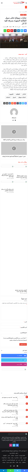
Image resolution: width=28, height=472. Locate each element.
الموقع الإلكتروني (23, 332)
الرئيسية (24, 11)
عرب (19, 460)
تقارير (9, 455)
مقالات (17, 462)
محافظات (24, 462)
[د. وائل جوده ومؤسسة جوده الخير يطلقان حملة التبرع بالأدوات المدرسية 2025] (23, 412)
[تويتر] (21, 30)
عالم (22, 460)
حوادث (20, 11)
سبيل (14, 97)
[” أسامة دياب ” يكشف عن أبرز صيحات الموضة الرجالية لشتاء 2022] (7, 169)
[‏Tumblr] (15, 30)
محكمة (8, 97)
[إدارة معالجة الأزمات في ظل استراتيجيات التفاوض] (7, 184)
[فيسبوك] (25, 30)
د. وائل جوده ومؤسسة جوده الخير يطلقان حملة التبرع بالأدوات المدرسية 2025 (10, 412)
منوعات (3, 462)
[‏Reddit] (8, 30)
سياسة (9, 457)
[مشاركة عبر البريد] (7, 103)
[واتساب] (5, 30)
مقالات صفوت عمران (10, 462)
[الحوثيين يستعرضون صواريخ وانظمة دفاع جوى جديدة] (21, 235)
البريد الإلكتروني (23, 327)
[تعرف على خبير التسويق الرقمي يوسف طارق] (23, 419)
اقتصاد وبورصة (22, 455)
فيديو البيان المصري (11, 460)
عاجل (22, 14)
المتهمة (11, 94)
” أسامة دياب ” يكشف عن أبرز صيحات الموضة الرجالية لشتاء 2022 (7, 175)
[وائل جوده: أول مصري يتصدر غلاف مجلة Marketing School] (23, 405)
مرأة (20, 462)
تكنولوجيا (5, 455)
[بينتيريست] (11, 30)
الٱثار (24, 94)
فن (16, 460)
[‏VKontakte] (10, 103)
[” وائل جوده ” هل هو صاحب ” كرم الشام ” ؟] (23, 425)
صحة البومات (4, 457)
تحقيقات (12, 455)
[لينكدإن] (18, 30)
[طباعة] (4, 103)
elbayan (23, 26)
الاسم (25, 321)
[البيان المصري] (18, 3)
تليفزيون (24, 457)
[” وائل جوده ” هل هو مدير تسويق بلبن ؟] (23, 399)
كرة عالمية (4, 460)
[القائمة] (2, 3)
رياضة (12, 457)
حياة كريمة (16, 457)
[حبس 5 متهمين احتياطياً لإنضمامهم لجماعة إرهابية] (21, 170)
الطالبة (17, 94)
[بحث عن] (26, 3)
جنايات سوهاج (22, 97)
